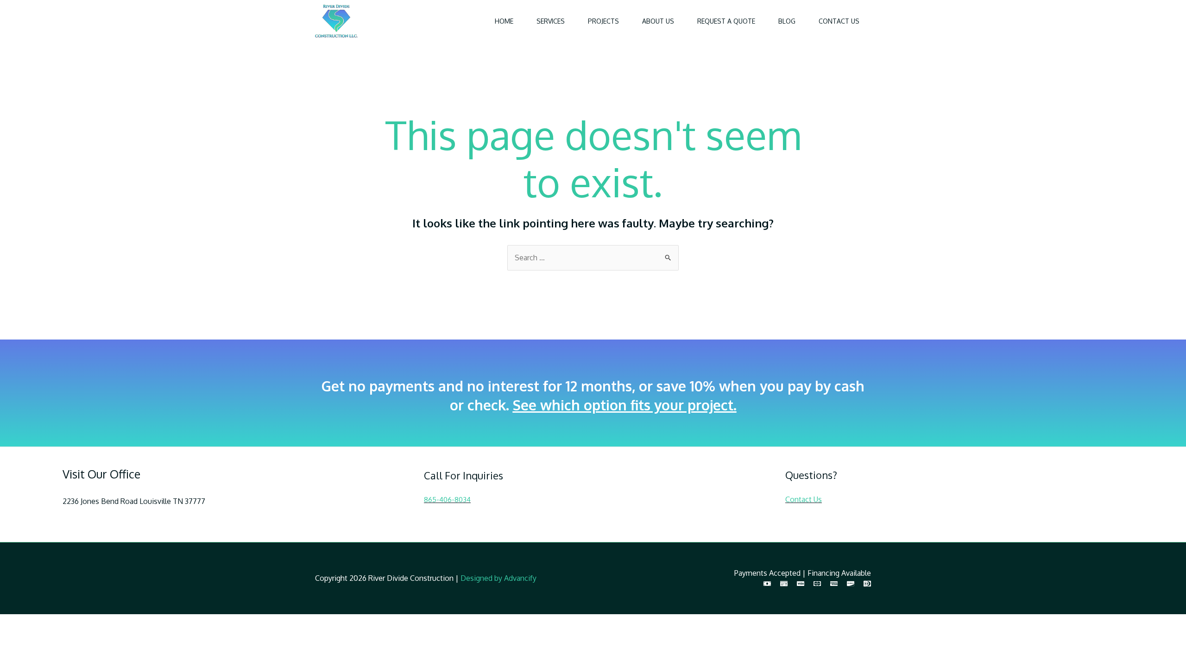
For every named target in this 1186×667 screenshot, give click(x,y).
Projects (603, 21)
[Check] (784, 583)
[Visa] (800, 583)
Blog (786, 21)
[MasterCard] (817, 583)
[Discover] (850, 583)
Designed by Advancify (498, 578)
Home (504, 21)
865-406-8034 (447, 499)
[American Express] (834, 583)
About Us (658, 21)
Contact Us (839, 21)
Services (550, 21)
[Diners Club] (867, 583)
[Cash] (767, 583)
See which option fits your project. (625, 405)
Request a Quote (726, 21)
